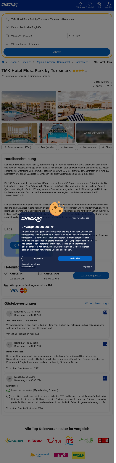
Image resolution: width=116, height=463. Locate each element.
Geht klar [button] (75, 258)
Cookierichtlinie (27, 267)
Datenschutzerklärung (30, 264)
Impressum (87, 267)
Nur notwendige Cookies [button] (82, 218)
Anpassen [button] (38, 258)
